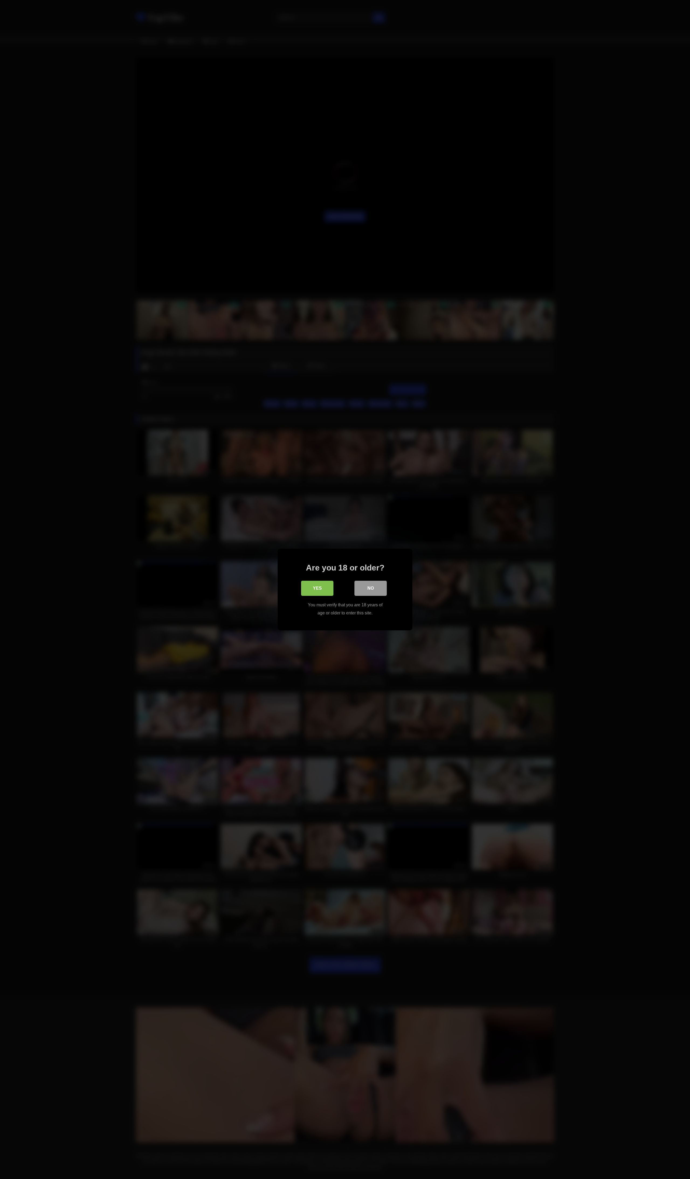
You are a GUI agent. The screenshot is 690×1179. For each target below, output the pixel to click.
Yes (317, 588)
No (370, 588)
